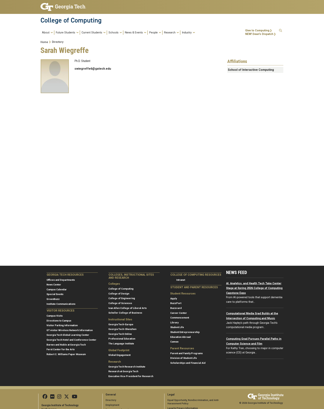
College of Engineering (121, 298)
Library (174, 322)
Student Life (177, 327)
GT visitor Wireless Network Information (69, 330)
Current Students (92, 32)
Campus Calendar (56, 289)
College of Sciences (120, 303)
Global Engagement (119, 355)
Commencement (179, 317)
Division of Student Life (183, 358)
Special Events (54, 294)
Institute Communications (60, 304)
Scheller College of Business (125, 312)
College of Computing (71, 20)
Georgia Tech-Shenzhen (122, 329)
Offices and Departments (60, 279)
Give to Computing (257, 30)
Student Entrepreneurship (185, 332)
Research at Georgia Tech (123, 371)
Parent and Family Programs (186, 353)
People (153, 32)
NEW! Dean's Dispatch (259, 34)
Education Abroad (180, 337)
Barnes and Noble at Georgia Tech (66, 344)
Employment (112, 405)
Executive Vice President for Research (130, 376)
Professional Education (121, 338)
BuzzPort (175, 303)
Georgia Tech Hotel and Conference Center (71, 339)
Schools (113, 32)
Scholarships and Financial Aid (188, 362)
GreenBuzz (53, 299)
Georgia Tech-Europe (120, 324)
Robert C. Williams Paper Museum (66, 354)
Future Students (65, 32)
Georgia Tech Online (120, 334)
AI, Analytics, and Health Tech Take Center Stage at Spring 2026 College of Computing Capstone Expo (254, 288)
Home (44, 42)
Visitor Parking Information (62, 325)
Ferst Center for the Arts (60, 349)
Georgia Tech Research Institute (126, 366)
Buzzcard (176, 308)
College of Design (118, 293)
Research (170, 32)
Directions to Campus (58, 320)
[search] (281, 32)
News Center (53, 284)
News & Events (134, 32)
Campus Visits (54, 315)
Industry (187, 32)
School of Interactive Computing (251, 70)
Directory (57, 42)
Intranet (180, 279)
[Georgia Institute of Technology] (63, 5)
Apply (173, 298)
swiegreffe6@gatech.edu (92, 68)
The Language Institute (121, 343)
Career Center (178, 313)
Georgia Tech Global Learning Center (67, 335)
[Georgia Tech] (266, 396)
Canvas (174, 341)
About (46, 32)
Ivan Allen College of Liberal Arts (127, 308)
